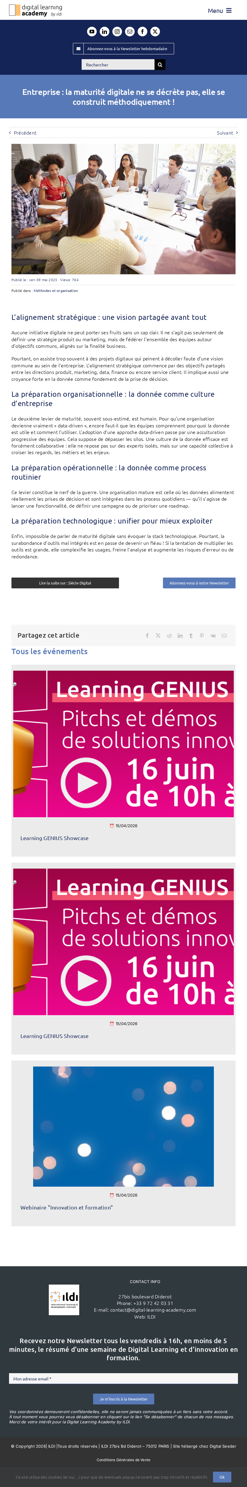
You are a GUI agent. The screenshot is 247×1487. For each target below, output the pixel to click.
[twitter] (155, 31)
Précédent (25, 132)
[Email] (224, 635)
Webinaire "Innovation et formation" (66, 1207)
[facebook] (142, 31)
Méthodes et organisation (56, 290)
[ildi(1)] (64, 1287)
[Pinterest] (201, 635)
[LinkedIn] (180, 635)
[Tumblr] (191, 635)
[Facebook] (147, 635)
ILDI (151, 1316)
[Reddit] (169, 635)
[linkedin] (104, 31)
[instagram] (117, 31)
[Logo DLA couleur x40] (35, 7)
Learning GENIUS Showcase (54, 838)
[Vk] (213, 635)
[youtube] (92, 31)
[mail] (130, 31)
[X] (158, 635)
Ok (222, 1476)
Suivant (225, 132)
